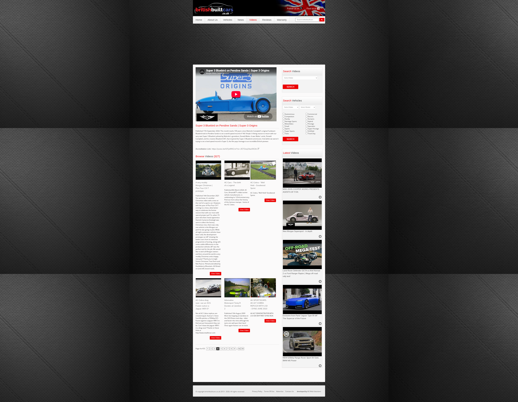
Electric (310, 116)
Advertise (279, 391)
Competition (289, 116)
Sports (287, 129)
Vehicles (227, 20)
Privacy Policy (257, 391)
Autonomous (289, 114)
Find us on (312, 8)
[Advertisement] (259, 44)
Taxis (287, 133)
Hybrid (310, 121)
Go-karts (311, 119)
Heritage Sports (291, 121)
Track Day (311, 133)
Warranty (282, 20)
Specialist (311, 126)
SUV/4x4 (311, 131)
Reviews (266, 20)
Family (287, 119)
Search (290, 86)
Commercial (312, 114)
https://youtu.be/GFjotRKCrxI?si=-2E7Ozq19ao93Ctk (234, 149)
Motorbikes (289, 124)
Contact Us (289, 391)
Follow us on (293, 8)
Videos (253, 20)
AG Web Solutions (314, 391)
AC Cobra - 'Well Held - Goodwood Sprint (257, 185)
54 (239, 349)
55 (243, 349)
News (241, 20)
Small (287, 126)
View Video (215, 274)
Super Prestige (313, 129)
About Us (213, 20)
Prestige (311, 124)
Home (199, 20)
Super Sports (290, 131)
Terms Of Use (269, 391)
